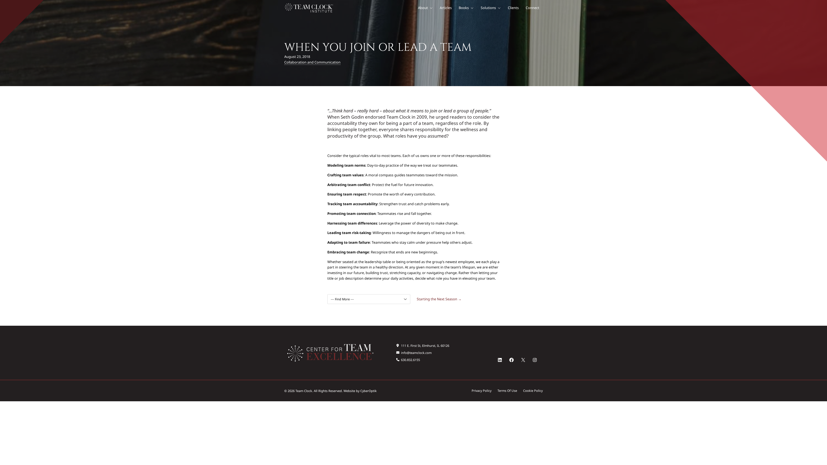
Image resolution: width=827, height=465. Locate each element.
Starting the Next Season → (439, 299)
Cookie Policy (533, 391)
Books (464, 7)
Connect (532, 7)
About (423, 7)
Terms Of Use (507, 391)
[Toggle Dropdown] (432, 8)
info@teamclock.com (416, 353)
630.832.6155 (410, 360)
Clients (513, 7)
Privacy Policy (481, 391)
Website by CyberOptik (360, 391)
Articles (446, 7)
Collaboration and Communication (312, 62)
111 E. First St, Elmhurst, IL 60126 (425, 346)
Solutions (488, 7)
